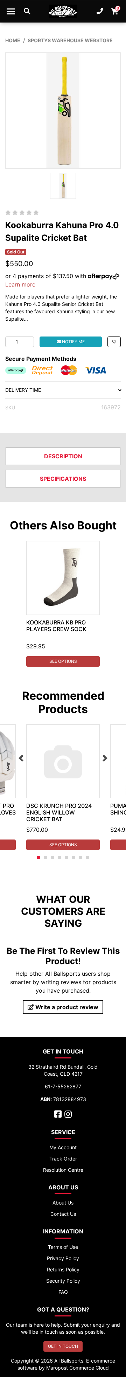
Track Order (63, 1159)
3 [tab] (52, 857)
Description (63, 456)
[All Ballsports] (63, 11)
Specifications (63, 478)
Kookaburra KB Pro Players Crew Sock (56, 626)
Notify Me (73, 341)
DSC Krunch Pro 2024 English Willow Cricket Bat (59, 812)
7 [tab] (80, 857)
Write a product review (66, 1007)
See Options (63, 661)
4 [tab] (59, 857)
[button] (114, 342)
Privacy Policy (63, 1258)
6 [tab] (73, 857)
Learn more (20, 284)
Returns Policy (63, 1269)
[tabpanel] (63, 604)
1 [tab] (38, 857)
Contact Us (63, 1214)
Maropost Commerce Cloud (77, 1368)
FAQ (63, 1292)
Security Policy (63, 1281)
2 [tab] (45, 857)
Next (105, 758)
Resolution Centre (63, 1170)
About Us (63, 1203)
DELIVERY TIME (23, 390)
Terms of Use (63, 1247)
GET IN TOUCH (63, 1346)
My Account (63, 1147)
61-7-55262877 (63, 1086)
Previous (21, 758)
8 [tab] (87, 857)
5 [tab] (66, 857)
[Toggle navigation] (11, 11)
